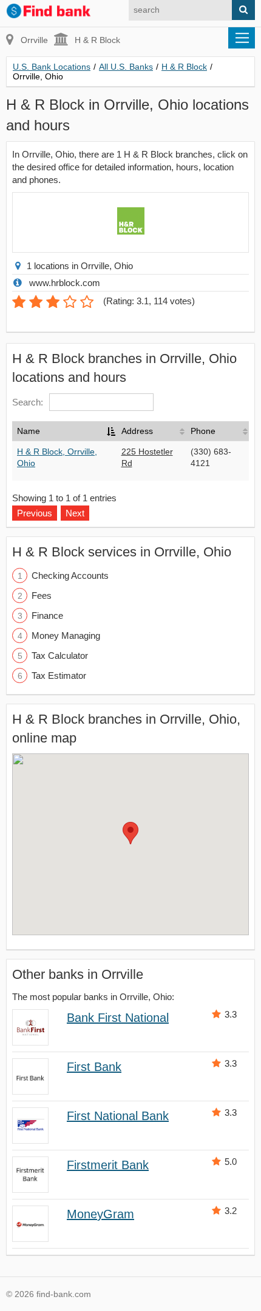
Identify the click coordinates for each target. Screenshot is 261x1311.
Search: (27, 402)
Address (137, 431)
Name (28, 431)
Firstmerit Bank (108, 1165)
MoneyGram (100, 1214)
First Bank (94, 1066)
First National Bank (118, 1116)
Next (75, 513)
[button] (130, 833)
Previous (34, 513)
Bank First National (118, 1017)
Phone (203, 431)
